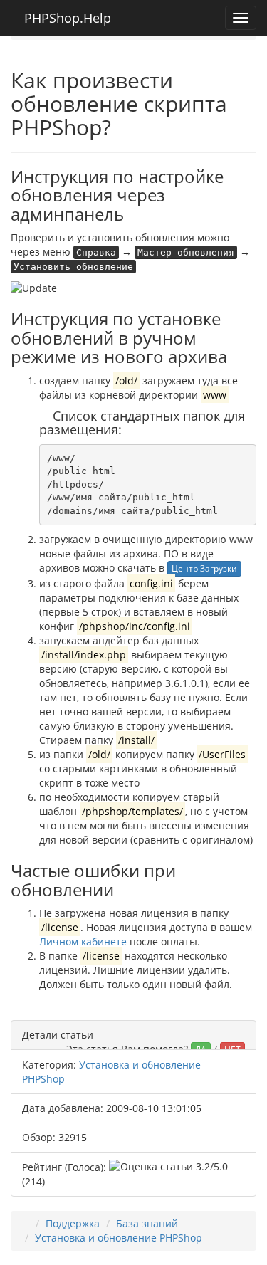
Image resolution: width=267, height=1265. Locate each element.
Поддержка (73, 1223)
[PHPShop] (25, 1223)
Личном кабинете (83, 941)
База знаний (147, 1223)
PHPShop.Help (66, 17)
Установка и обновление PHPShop (118, 1237)
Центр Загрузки (204, 568)
